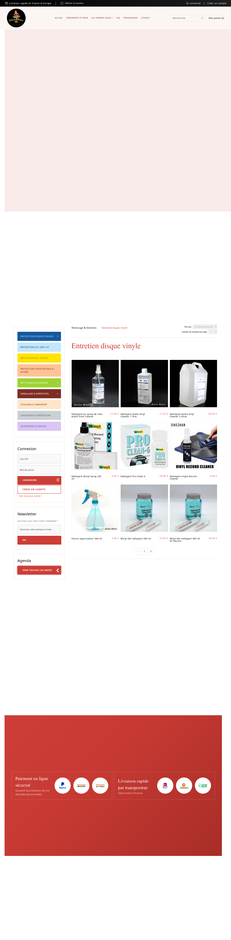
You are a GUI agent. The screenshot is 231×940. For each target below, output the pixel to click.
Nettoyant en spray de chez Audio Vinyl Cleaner (87, 415)
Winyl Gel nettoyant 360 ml (136, 538)
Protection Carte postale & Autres (37, 370)
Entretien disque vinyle (115, 327)
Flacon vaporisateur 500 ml (87, 538)
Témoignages (130, 18)
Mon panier (216, 18)
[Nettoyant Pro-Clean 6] (144, 446)
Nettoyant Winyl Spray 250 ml (86, 477)
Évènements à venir (77, 18)
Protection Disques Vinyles (37, 336)
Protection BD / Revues (34, 357)
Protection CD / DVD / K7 (34, 347)
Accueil (59, 18)
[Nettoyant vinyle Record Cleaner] (193, 446)
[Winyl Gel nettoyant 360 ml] (144, 508)
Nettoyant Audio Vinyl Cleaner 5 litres (182, 415)
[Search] (202, 18)
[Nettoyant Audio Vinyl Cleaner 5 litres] (193, 383)
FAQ (118, 18)
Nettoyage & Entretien (34, 382)
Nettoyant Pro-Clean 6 (133, 476)
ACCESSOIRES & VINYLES (33, 426)
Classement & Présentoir (35, 415)
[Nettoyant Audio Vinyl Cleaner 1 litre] (144, 383)
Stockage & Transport (33, 404)
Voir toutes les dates (37, 570)
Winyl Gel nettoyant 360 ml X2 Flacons (185, 539)
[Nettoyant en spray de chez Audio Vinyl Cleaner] (95, 383)
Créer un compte (216, 3)
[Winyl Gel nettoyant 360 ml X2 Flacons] (193, 508)
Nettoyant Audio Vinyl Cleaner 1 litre (133, 415)
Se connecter (193, 3)
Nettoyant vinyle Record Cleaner (183, 477)
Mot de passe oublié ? (30, 495)
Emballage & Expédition (34, 393)
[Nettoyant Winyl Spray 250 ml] (95, 446)
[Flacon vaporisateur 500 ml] (95, 508)
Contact (145, 18)
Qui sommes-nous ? (102, 18)
